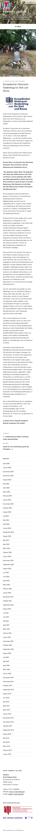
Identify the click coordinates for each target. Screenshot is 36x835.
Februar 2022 (7, 589)
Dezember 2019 (8, 677)
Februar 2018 (7, 750)
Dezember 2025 (8, 471)
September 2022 (8, 564)
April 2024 (6, 524)
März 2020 (6, 669)
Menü (19, 26)
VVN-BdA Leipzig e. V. (16, 13)
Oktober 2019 (7, 685)
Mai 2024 (6, 520)
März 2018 (6, 746)
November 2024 (8, 504)
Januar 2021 (7, 637)
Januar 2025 (7, 500)
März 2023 (6, 548)
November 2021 (8, 597)
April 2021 (6, 625)
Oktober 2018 (7, 726)
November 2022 (8, 560)
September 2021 (8, 605)
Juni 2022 (6, 576)
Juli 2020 (6, 657)
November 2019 (8, 681)
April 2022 (6, 580)
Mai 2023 (6, 540)
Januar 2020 (7, 673)
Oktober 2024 (7, 508)
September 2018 (8, 730)
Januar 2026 (7, 467)
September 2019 (8, 689)
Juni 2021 (6, 617)
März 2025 (6, 492)
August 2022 (7, 568)
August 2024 (7, 512)
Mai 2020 (6, 661)
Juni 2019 (6, 698)
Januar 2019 (7, 714)
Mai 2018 (6, 738)
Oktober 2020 (7, 645)
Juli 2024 (6, 516)
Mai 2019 (6, 702)
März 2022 (6, 585)
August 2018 (7, 734)
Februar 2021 (7, 633)
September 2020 (8, 649)
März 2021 (6, 629)
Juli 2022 (6, 572)
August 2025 (7, 480)
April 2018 (6, 742)
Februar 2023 (7, 552)
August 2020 (7, 653)
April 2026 (6, 463)
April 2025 (6, 488)
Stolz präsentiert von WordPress (13, 830)
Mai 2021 (6, 621)
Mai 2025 (6, 484)
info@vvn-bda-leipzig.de (16, 794)
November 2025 (8, 476)
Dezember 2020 (8, 641)
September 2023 (8, 532)
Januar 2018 (7, 754)
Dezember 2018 (8, 718)
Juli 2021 (6, 613)
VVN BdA (21, 81)
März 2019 (6, 710)
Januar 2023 (7, 556)
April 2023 (6, 544)
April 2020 (6, 665)
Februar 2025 (7, 496)
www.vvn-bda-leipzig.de (17, 791)
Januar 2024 (7, 528)
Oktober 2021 (7, 601)
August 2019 (7, 694)
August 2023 (7, 536)
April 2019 (6, 706)
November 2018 (8, 722)
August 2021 (7, 609)
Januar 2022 (7, 593)
